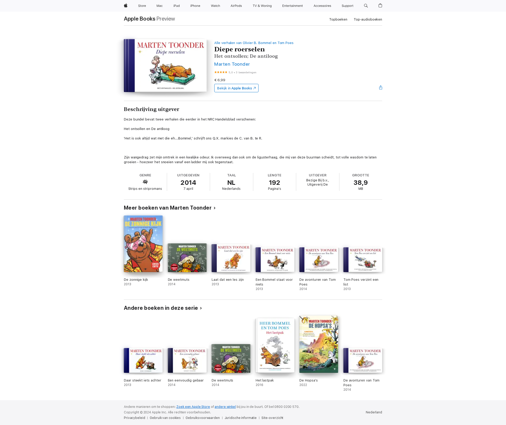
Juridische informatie (241, 418)
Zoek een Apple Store (193, 407)
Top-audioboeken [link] (368, 19)
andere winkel (225, 407)
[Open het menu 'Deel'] (380, 88)
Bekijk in (234, 88)
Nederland (374, 412)
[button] (366, 6)
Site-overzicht (272, 418)
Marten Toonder (232, 64)
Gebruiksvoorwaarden (203, 418)
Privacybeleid (134, 418)
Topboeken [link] (338, 19)
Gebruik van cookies (165, 418)
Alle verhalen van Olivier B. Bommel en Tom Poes (254, 43)
